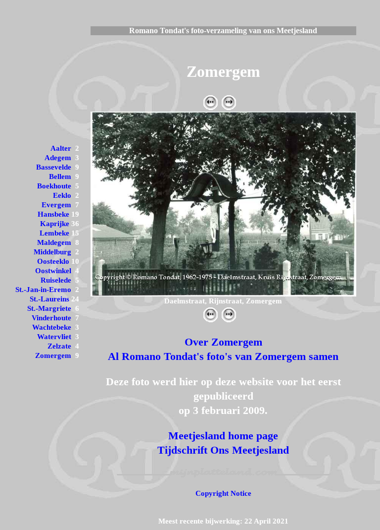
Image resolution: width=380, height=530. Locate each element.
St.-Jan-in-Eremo (43, 290)
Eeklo (62, 195)
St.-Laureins (49, 299)
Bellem (60, 176)
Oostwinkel (53, 271)
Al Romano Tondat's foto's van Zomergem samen (223, 356)
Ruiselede (56, 280)
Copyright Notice (223, 493)
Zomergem (53, 355)
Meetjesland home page (223, 435)
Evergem (56, 205)
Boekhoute (54, 186)
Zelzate (59, 346)
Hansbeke (53, 214)
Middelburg (52, 252)
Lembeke (54, 233)
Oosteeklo (53, 261)
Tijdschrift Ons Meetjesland (223, 450)
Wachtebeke (51, 327)
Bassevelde (53, 167)
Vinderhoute (51, 318)
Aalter (60, 148)
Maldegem (54, 242)
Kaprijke (54, 224)
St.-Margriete (49, 308)
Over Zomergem (223, 342)
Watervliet (54, 337)
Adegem (58, 158)
